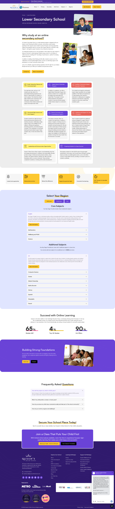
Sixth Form (56, 6)
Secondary (49, 6)
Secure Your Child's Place (87, 1)
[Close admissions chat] (112, 506)
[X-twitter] (26, 477)
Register (71, 6)
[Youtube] (29, 477)
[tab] (49, 201)
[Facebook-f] (23, 477)
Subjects (63, 6)
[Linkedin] (35, 477)
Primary (42, 6)
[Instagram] (38, 477)
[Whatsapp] (41, 477)
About (35, 6)
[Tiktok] (32, 477)
